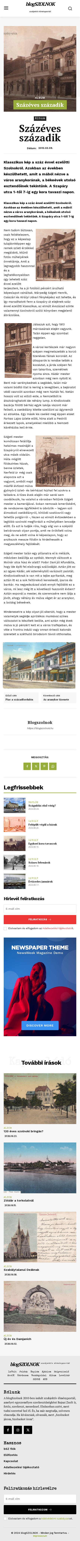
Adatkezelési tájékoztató (57, 928)
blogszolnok (40, 722)
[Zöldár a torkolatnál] (40, 1167)
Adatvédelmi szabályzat (55, 1518)
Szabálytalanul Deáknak (21, 1269)
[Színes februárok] (14, 862)
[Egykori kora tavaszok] (14, 843)
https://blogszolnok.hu (40, 728)
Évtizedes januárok (40, 881)
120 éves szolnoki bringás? (23, 1131)
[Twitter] (35, 766)
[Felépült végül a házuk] (14, 824)
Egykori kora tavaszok (42, 843)
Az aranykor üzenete (56, 699)
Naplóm (33, 802)
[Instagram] (18, 1430)
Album (40, 97)
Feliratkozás (37, 919)
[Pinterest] (44, 766)
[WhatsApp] (53, 766)
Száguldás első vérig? (42, 805)
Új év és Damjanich (17, 1339)
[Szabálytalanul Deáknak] (40, 1237)
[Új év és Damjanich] (40, 1306)
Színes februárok (39, 862)
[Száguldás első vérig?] (14, 805)
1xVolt (33, 821)
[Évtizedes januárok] (14, 881)
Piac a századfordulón (19, 699)
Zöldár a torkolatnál (19, 1200)
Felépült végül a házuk (42, 824)
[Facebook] (27, 766)
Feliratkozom (37, 1509)
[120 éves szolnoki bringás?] (40, 1098)
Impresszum (40, 1535)
